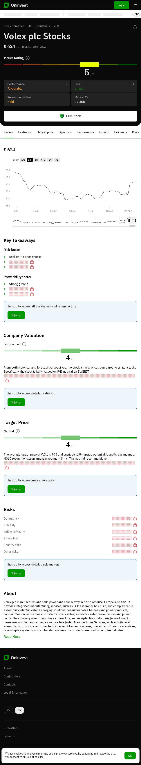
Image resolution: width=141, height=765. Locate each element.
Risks (135, 132)
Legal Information (16, 692)
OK (130, 755)
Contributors (12, 676)
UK (30, 26)
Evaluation (25, 132)
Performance (85, 132)
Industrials (43, 26)
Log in (121, 5)
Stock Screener (14, 26)
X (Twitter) (11, 728)
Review (8, 132)
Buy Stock (73, 116)
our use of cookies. (33, 757)
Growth (104, 132)
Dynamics (65, 132)
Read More (12, 637)
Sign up (16, 315)
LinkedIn (9, 736)
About (8, 668)
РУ (8, 710)
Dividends (120, 132)
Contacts (10, 684)
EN (19, 710)
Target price (45, 132)
